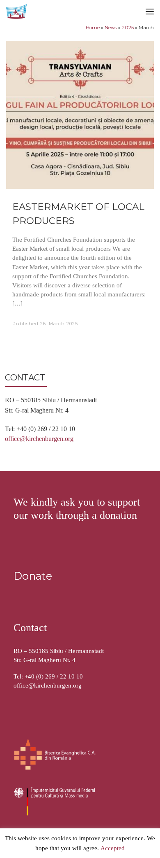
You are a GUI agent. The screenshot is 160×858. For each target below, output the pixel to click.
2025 (128, 27)
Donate (33, 575)
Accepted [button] (113, 848)
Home (93, 27)
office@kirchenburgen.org (39, 439)
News (111, 27)
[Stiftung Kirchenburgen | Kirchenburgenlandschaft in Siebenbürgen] (17, 10)
